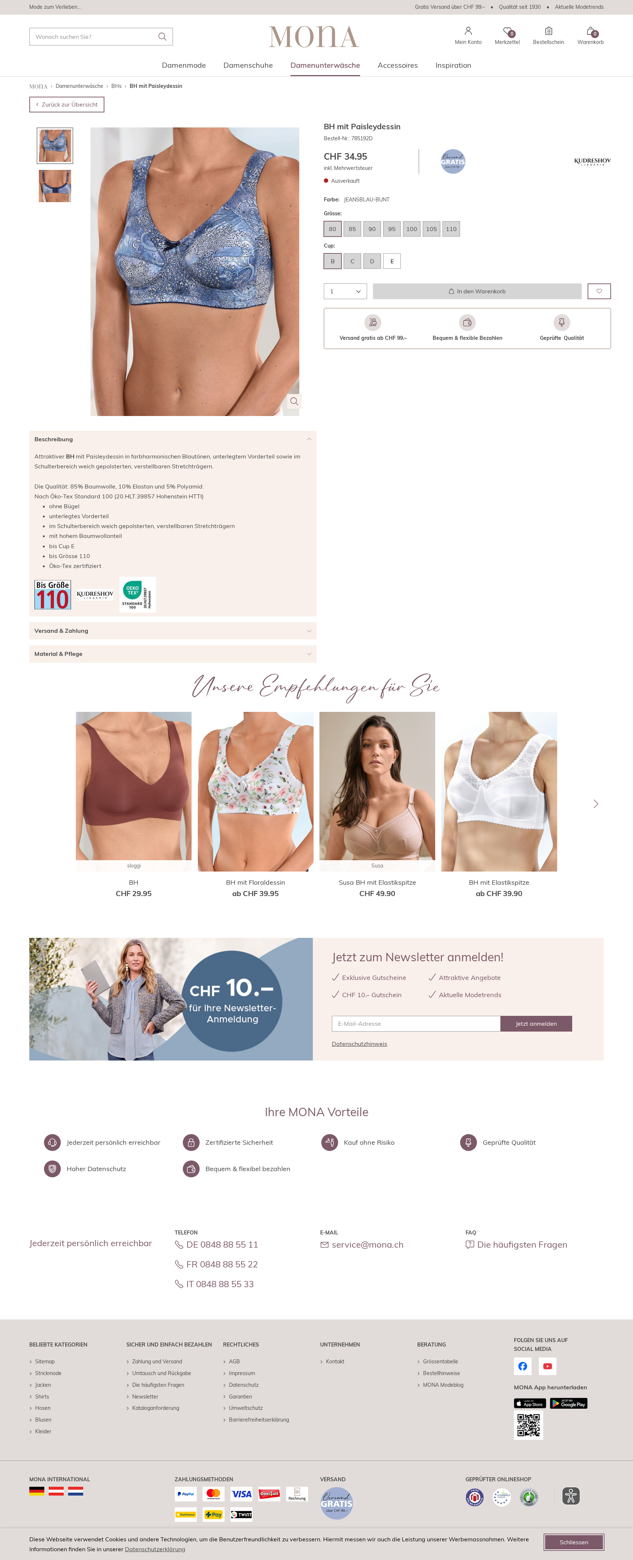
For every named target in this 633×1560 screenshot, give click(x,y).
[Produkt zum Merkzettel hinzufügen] (599, 291)
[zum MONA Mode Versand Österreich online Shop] (56, 1491)
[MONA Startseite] (314, 36)
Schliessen (574, 1542)
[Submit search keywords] (162, 36)
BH (133, 882)
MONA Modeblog (443, 1385)
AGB (234, 1361)
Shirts (42, 1396)
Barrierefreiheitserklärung (259, 1419)
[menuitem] (184, 67)
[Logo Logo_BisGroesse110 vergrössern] (52, 594)
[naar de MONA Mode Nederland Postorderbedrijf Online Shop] (75, 1491)
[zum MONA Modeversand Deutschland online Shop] (36, 1491)
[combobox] (101, 36)
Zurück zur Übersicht (70, 104)
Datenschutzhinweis (359, 1043)
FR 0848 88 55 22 (222, 1264)
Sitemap (45, 1361)
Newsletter (145, 1396)
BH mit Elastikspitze (499, 882)
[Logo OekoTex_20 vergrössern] (137, 595)
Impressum (242, 1373)
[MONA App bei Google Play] (569, 1403)
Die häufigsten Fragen (522, 1244)
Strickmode (48, 1373)
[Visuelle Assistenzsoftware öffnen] (567, 1496)
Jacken (43, 1385)
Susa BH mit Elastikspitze (377, 882)
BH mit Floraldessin (255, 882)
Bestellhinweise (441, 1373)
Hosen (43, 1408)
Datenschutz (244, 1385)
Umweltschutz (246, 1408)
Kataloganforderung (155, 1408)
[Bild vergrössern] (294, 401)
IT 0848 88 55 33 (220, 1283)
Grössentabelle (440, 1361)
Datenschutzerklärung (155, 1549)
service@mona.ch (368, 1244)
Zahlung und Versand (157, 1361)
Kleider (43, 1431)
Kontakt (335, 1361)
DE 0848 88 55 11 (222, 1244)
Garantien (240, 1396)
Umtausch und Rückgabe (161, 1373)
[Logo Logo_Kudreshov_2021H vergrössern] (592, 161)
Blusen (43, 1419)
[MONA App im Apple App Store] (530, 1403)
